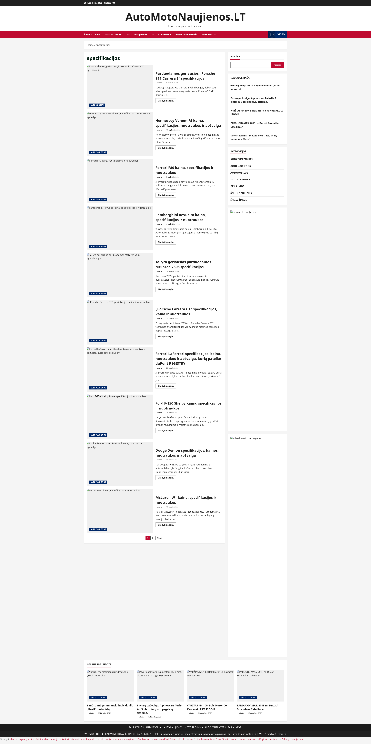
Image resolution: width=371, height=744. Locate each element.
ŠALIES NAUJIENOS (241, 193)
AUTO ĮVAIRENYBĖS (186, 34)
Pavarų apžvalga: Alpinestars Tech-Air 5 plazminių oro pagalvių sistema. (159, 709)
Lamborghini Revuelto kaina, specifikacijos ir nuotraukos (120, 228)
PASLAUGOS (209, 34)
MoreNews (265, 734)
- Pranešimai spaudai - (226, 739)
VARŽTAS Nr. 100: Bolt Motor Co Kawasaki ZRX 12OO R (207, 707)
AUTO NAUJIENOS (137, 34)
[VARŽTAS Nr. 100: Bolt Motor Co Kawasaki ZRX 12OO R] (210, 686)
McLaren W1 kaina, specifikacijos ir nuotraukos (120, 511)
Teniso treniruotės (204, 739)
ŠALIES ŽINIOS (92, 34)
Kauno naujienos (248, 739)
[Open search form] (265, 34)
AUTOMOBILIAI (113, 34)
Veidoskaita (185, 739)
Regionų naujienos (269, 739)
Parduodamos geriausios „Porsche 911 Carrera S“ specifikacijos (120, 87)
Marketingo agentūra (22, 739)
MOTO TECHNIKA (161, 34)
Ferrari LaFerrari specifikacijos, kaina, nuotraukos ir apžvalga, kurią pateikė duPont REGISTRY (120, 369)
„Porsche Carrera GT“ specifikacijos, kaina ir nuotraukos (120, 322)
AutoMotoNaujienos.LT (186, 16)
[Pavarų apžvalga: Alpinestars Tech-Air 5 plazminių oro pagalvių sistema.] (160, 686)
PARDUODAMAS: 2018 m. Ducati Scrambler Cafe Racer (257, 707)
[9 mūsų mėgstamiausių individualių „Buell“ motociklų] (110, 686)
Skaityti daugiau (167, 101)
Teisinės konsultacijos (48, 739)
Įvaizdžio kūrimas (168, 739)
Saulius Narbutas (147, 739)
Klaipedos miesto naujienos (101, 739)
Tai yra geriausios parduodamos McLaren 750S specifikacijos (120, 275)
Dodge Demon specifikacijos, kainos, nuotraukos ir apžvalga (120, 464)
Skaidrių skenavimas (72, 739)
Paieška (235, 56)
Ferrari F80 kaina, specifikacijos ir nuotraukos (120, 181)
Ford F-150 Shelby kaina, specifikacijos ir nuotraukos (120, 417)
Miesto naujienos (127, 739)
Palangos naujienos (292, 739)
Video (281, 34)
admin (159, 82)
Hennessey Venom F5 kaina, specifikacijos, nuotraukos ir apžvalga (120, 134)
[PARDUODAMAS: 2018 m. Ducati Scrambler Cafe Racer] (260, 686)
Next (159, 538)
